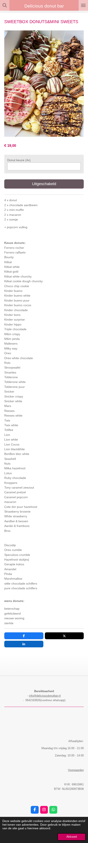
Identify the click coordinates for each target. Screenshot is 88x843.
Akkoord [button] (71, 836)
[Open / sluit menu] (83, 5)
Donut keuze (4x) (19, 160)
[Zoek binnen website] (4, 5)
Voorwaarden (76, 770)
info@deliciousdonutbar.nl (45, 695)
